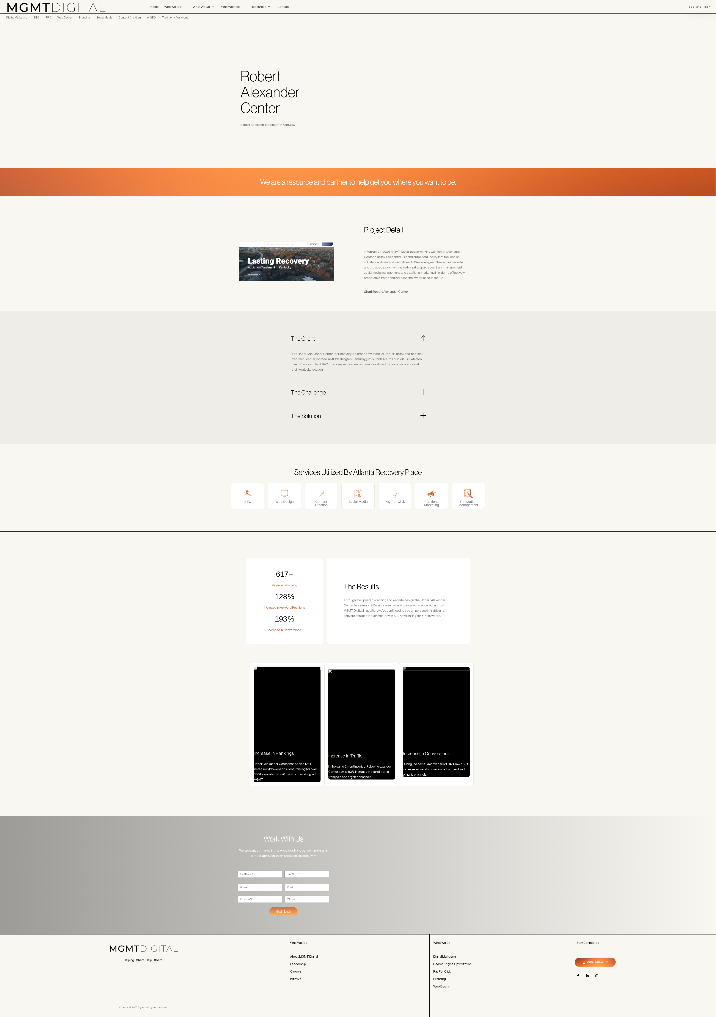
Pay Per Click (395, 502)
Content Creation (130, 17)
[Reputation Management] (468, 493)
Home (154, 7)
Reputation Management (468, 503)
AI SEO (151, 17)
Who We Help (230, 7)
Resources (258, 7)
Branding (84, 17)
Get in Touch (283, 911)
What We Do (201, 7)
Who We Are (173, 7)
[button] (358, 338)
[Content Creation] (321, 493)
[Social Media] (358, 493)
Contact (283, 7)
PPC (48, 17)
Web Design (65, 17)
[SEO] (247, 493)
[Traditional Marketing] (431, 493)
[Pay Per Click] (394, 493)
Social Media (104, 17)
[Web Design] (284, 493)
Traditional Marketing (175, 17)
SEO (36, 17)
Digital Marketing (16, 17)
